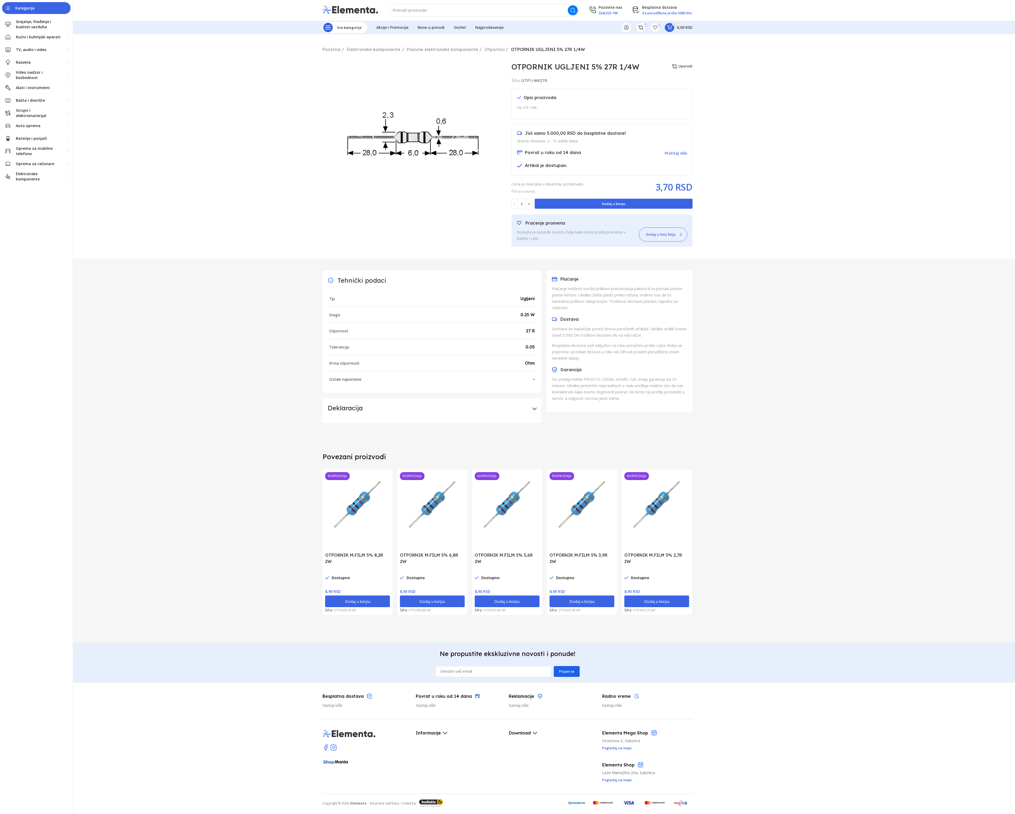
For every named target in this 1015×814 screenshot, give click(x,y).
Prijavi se (566, 671)
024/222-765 (608, 13)
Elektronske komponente (373, 49)
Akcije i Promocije (392, 27)
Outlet (460, 27)
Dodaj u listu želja (661, 234)
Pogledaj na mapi (617, 780)
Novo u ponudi (431, 27)
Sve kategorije (349, 27)
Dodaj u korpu (613, 203)
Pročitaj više (676, 153)
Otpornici (495, 49)
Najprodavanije (489, 27)
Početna (331, 49)
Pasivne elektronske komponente (442, 49)
